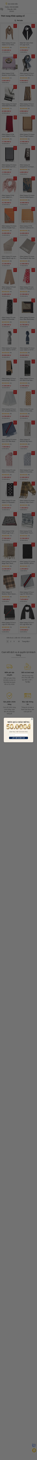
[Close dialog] (32, 719)
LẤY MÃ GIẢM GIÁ (18, 738)
